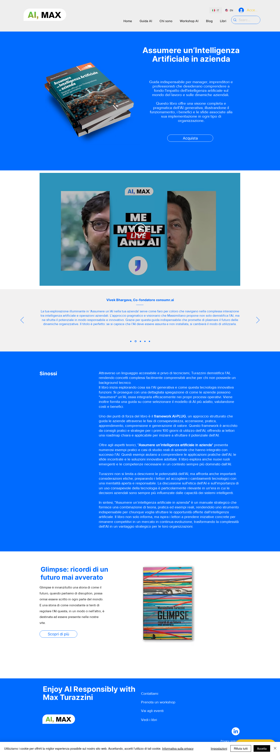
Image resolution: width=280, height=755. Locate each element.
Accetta (262, 748)
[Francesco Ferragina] (145, 341)
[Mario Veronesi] (130, 341)
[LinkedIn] (236, 731)
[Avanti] (258, 320)
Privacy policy (229, 741)
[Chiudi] (275, 748)
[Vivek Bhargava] (135, 341)
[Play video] (140, 229)
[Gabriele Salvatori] (140, 341)
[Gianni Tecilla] (149, 341)
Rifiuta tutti (241, 748)
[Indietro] (22, 320)
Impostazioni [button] (219, 748)
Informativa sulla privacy (177, 748)
